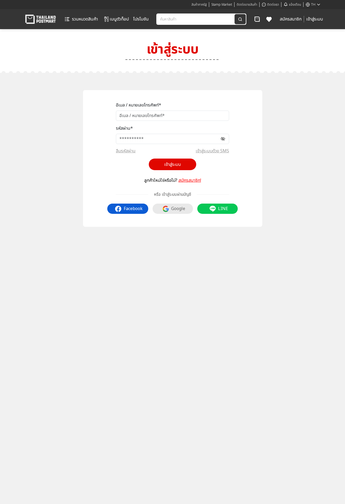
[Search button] (240, 19)
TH (313, 4)
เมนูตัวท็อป (119, 19)
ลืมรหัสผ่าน (126, 151)
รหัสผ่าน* (124, 128)
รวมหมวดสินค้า (85, 19)
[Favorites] (269, 19)
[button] (257, 19)
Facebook (133, 208)
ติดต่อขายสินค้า (247, 4)
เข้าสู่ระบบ (314, 19)
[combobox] (196, 19)
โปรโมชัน (141, 19)
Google (178, 208)
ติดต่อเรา (273, 4)
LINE (223, 208)
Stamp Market (221, 4)
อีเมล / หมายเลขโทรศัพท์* (138, 105)
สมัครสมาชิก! (189, 180)
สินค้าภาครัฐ (199, 4)
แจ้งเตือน (295, 4)
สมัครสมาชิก (291, 19)
